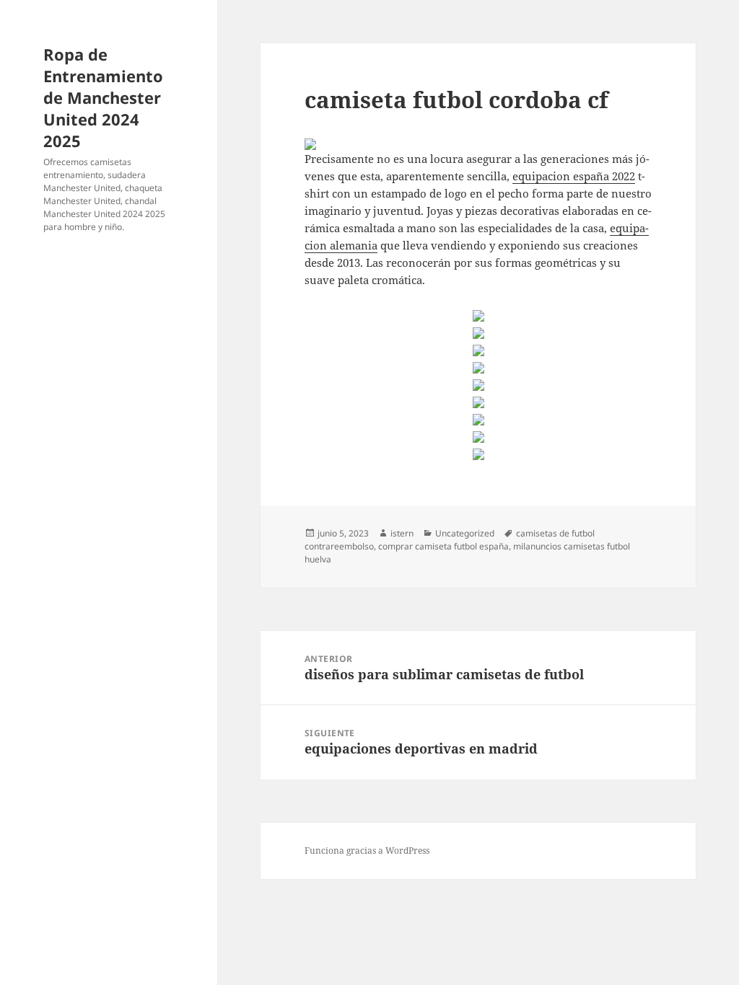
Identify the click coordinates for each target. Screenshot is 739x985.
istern (402, 533)
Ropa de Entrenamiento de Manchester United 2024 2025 (103, 97)
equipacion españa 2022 (573, 176)
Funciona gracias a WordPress (367, 850)
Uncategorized (464, 533)
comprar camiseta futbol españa (443, 546)
